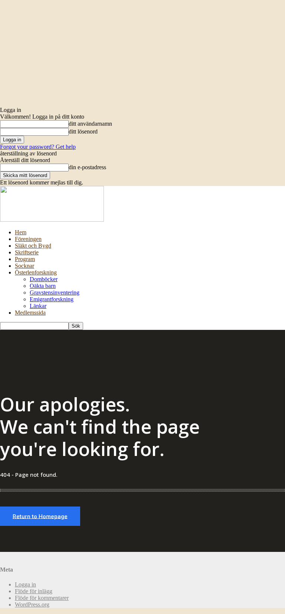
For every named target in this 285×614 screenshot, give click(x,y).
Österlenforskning (36, 272)
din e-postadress (87, 167)
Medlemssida (30, 312)
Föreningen (28, 239)
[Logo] (52, 219)
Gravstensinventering (54, 292)
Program (25, 259)
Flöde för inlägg (33, 591)
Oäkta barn (43, 286)
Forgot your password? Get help (38, 147)
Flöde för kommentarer (42, 598)
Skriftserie (27, 252)
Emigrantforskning (51, 299)
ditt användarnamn (90, 123)
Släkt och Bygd (33, 245)
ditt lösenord (83, 131)
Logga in (25, 584)
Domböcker (44, 279)
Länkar (38, 306)
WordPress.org (32, 604)
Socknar (24, 266)
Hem (20, 232)
